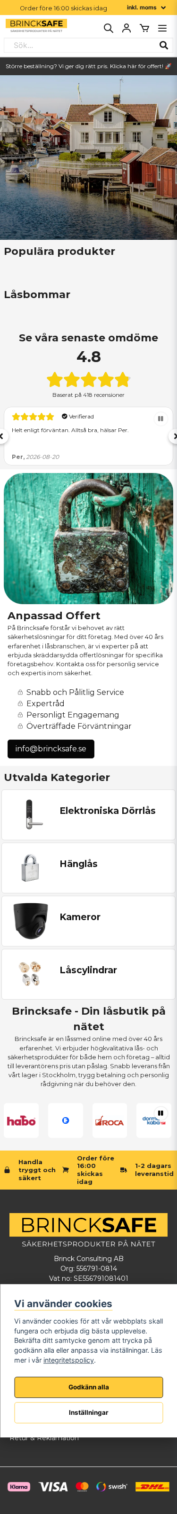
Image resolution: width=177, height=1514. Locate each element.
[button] (161, 419)
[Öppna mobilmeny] (162, 28)
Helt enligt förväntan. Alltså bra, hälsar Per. (70, 430)
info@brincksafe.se (51, 748)
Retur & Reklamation (44, 1438)
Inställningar (89, 1412)
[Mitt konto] (126, 28)
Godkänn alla (88, 1387)
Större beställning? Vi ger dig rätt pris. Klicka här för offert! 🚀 (89, 66)
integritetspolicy (68, 1360)
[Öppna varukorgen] (144, 28)
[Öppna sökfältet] (109, 28)
